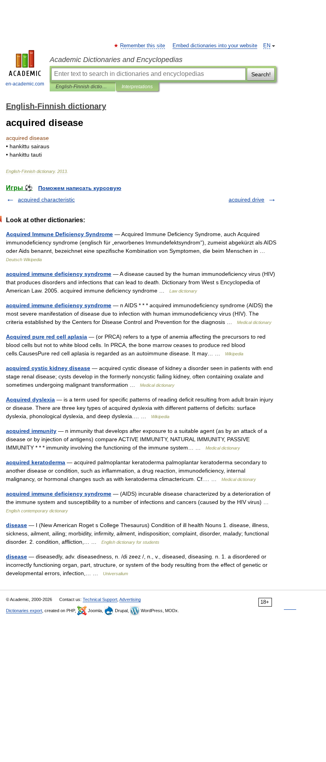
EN (266, 45)
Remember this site (143, 45)
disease (16, 525)
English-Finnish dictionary (82, 86)
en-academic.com (25, 84)
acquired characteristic (46, 199)
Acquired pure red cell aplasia (46, 336)
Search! (261, 74)
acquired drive (246, 199)
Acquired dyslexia (30, 399)
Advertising (130, 599)
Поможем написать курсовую (79, 188)
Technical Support (100, 599)
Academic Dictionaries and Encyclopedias (116, 60)
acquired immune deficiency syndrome (58, 274)
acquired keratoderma (35, 462)
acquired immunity (31, 431)
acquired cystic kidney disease (48, 368)
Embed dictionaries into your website (215, 45)
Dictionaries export (24, 610)
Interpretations (137, 86)
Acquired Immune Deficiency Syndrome (59, 234)
